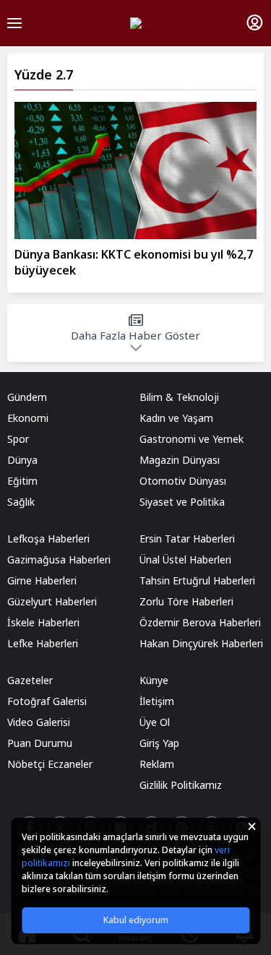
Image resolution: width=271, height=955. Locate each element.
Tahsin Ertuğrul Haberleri (197, 580)
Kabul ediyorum (135, 920)
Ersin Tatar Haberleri (187, 538)
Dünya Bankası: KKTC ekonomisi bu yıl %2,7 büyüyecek (133, 262)
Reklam (156, 764)
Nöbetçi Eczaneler (50, 764)
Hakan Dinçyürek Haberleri (201, 643)
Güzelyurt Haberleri (52, 601)
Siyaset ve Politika (182, 502)
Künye (153, 680)
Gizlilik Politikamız (180, 785)
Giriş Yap (159, 743)
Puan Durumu (39, 743)
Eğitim (22, 481)
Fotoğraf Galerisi (47, 701)
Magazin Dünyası (179, 460)
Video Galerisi (38, 722)
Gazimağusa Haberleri (59, 559)
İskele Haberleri (43, 622)
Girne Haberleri (42, 580)
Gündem (27, 397)
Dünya (22, 460)
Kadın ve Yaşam (176, 418)
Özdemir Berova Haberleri (200, 622)
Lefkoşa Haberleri (48, 538)
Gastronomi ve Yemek (191, 439)
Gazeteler (30, 680)
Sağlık (21, 502)
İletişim (156, 701)
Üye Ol (154, 722)
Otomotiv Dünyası (182, 481)
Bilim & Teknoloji (179, 397)
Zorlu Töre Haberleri (186, 601)
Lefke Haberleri (42, 643)
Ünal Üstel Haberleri (185, 559)
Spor (18, 439)
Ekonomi (27, 418)
